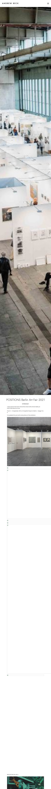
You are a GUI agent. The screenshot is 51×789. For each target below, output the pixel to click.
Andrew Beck (10, 3)
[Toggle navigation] (48, 3)
